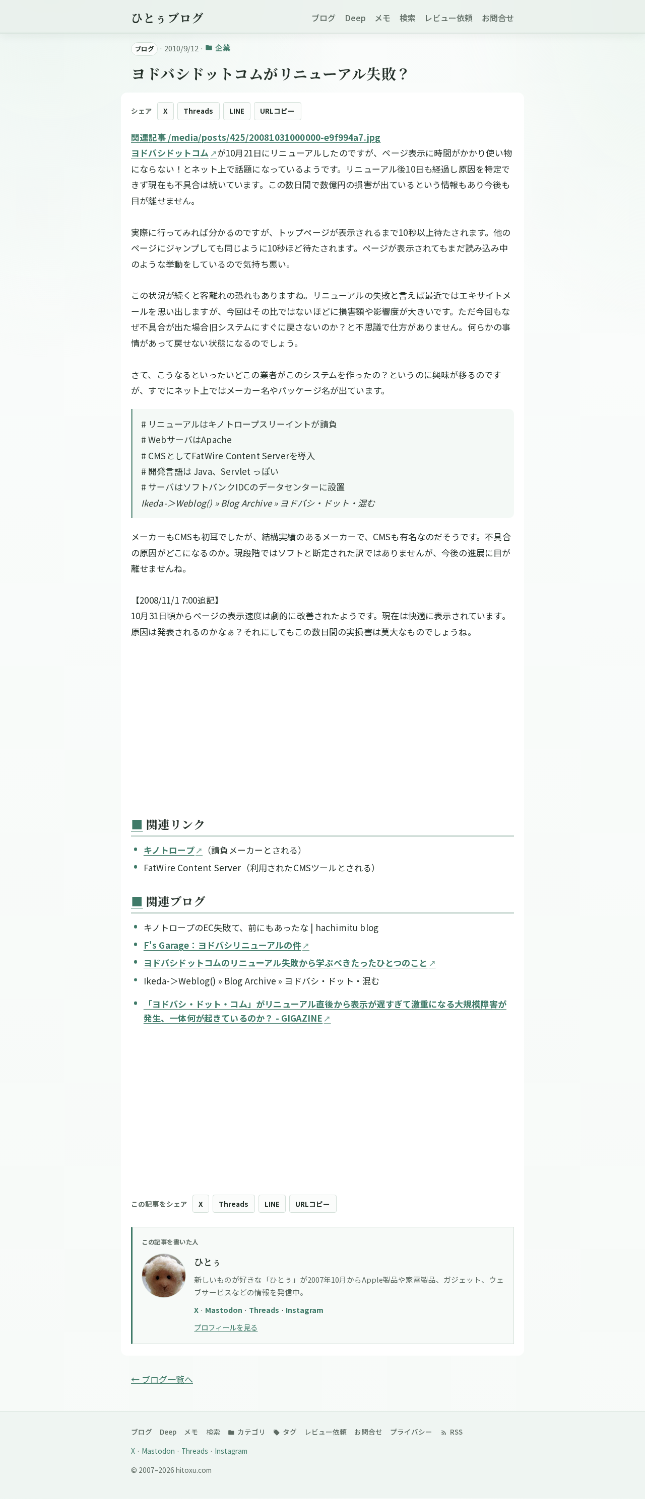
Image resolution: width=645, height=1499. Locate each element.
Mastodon (224, 1309)
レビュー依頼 (448, 18)
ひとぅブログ (167, 17)
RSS (455, 1432)
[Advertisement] (322, 729)
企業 (222, 47)
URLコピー (277, 111)
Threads (198, 111)
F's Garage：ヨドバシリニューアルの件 (222, 945)
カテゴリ (251, 1432)
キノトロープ (169, 850)
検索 (408, 18)
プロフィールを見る (225, 1327)
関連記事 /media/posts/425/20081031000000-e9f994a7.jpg (255, 137)
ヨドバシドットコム (170, 152)
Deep (355, 18)
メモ (382, 18)
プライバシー (411, 1432)
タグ (289, 1432)
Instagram (305, 1309)
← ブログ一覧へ (162, 1379)
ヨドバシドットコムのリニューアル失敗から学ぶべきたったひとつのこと (286, 962)
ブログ (323, 18)
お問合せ (498, 18)
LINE (236, 111)
